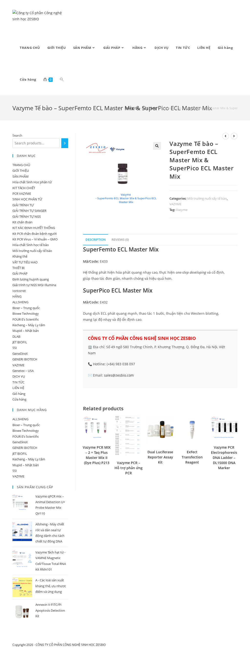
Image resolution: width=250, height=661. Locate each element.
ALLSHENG (20, 302)
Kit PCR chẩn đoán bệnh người (34, 233)
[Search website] (61, 79)
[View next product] (234, 136)
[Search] (64, 143)
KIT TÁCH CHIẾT (23, 188)
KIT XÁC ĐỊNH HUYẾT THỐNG (33, 228)
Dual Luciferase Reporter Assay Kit (160, 457)
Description (95, 240)
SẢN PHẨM (20, 176)
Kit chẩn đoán (22, 222)
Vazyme (182, 209)
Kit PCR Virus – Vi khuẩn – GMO (35, 239)
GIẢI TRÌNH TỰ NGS (26, 216)
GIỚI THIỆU (20, 170)
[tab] (95, 239)
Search (17, 135)
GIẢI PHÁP (20, 273)
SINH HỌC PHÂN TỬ (27, 199)
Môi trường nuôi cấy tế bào (207, 198)
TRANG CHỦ (21, 165)
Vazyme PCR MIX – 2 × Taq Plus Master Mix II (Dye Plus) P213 (97, 455)
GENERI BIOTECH (24, 359)
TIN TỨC (18, 382)
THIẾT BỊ (18, 268)
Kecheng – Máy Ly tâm (28, 325)
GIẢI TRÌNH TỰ (23, 205)
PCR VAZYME (21, 193)
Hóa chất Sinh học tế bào (30, 245)
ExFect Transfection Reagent (192, 457)
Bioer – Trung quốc (26, 308)
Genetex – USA (23, 370)
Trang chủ (132, 108)
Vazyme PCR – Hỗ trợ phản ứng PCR (129, 467)
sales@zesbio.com (119, 375)
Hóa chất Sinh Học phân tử (32, 182)
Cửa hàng (149, 108)
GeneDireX (20, 353)
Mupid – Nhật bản (25, 330)
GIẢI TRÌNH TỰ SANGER (29, 210)
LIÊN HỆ (18, 388)
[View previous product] (225, 136)
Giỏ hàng (18, 393)
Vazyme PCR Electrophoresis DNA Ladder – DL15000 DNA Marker (224, 457)
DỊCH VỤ (18, 376)
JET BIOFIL (19, 342)
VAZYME (175, 204)
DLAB (16, 336)
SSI (14, 348)
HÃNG (16, 296)
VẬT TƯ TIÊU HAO (25, 262)
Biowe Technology (25, 313)
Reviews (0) (120, 240)
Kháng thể (19, 256)
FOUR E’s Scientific (25, 319)
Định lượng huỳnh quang (30, 279)
